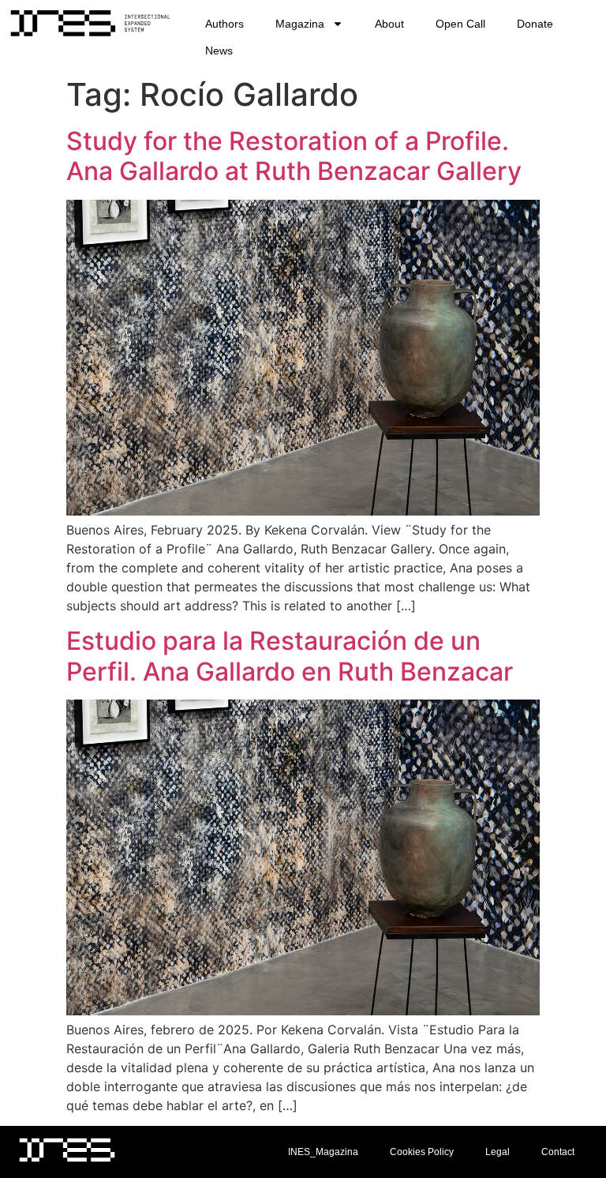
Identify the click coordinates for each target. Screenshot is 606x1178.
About (389, 23)
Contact (557, 1151)
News (219, 50)
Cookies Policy (422, 1151)
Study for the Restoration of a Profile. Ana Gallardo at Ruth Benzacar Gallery (294, 156)
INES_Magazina (323, 1151)
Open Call (460, 23)
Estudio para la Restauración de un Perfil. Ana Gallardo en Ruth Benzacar (289, 655)
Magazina (299, 23)
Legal (497, 1151)
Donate (535, 23)
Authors (224, 23)
